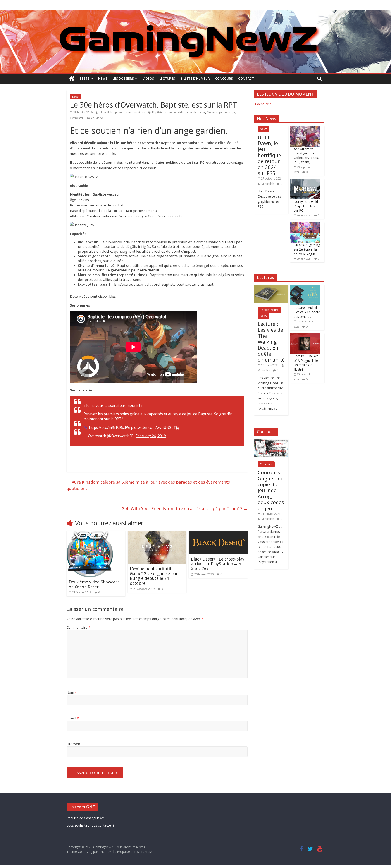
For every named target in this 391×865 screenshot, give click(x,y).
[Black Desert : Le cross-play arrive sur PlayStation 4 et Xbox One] (218, 533)
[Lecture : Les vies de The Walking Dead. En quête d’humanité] (271, 287)
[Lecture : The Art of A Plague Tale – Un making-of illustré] (305, 336)
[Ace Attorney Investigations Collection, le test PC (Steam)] (305, 128)
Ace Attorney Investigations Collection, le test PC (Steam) (306, 155)
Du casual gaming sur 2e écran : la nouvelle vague (307, 249)
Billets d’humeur (195, 78)
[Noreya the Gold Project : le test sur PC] (305, 181)
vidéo (99, 118)
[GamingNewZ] (195, 12)
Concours (224, 78)
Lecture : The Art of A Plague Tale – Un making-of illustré (307, 362)
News (102, 78)
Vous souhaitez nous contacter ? (90, 825)
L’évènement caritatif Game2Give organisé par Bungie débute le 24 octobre (154, 576)
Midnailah (106, 112)
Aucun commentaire (132, 112)
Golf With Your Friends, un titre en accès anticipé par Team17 (185, 508)
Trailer (90, 118)
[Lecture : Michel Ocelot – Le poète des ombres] (305, 287)
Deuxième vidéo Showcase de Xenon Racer (94, 584)
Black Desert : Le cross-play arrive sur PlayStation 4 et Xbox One (217, 563)
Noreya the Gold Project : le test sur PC (306, 206)
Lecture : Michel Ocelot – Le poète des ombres (307, 312)
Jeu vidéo (179, 112)
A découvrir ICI (265, 104)
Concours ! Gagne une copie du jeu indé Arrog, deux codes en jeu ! (271, 490)
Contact (246, 78)
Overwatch (77, 118)
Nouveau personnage (221, 112)
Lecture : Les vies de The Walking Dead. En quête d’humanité (271, 341)
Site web (73, 743)
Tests (84, 78)
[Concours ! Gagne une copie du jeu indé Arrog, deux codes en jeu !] (271, 442)
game (168, 112)
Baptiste (157, 112)
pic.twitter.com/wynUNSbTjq (155, 427)
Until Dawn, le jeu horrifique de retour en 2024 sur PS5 (269, 155)
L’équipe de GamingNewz (85, 818)
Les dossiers (123, 78)
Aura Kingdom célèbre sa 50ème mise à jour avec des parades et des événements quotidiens (148, 485)
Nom (72, 692)
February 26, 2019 (151, 435)
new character (196, 112)
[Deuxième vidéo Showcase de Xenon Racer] (90, 533)
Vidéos (148, 78)
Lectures (167, 78)
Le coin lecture (269, 310)
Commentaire (78, 627)
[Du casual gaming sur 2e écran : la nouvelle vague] (305, 225)
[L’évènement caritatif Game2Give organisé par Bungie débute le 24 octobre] (157, 533)
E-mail (73, 718)
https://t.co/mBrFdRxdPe (109, 427)
